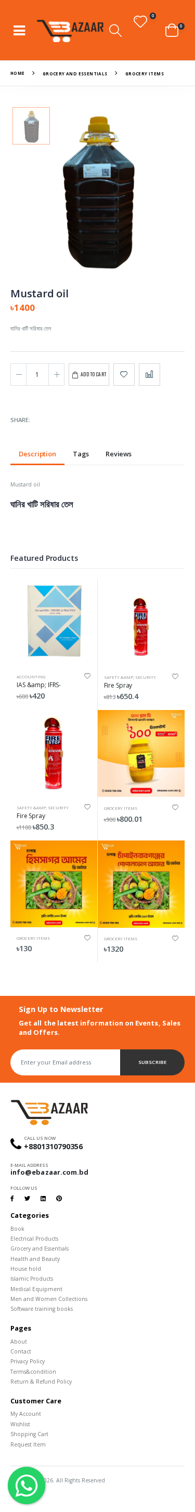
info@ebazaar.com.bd (49, 1172)
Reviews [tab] (119, 454)
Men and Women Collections (48, 1299)
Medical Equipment (36, 1289)
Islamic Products (31, 1278)
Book (17, 1228)
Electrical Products (34, 1238)
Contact (20, 1351)
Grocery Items (120, 808)
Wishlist (20, 1424)
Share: (20, 420)
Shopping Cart (29, 1434)
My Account (25, 1413)
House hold (25, 1268)
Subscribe (152, 1062)
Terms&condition (33, 1371)
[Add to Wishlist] (124, 374)
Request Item (28, 1444)
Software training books (41, 1308)
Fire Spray (118, 685)
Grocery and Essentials (75, 73)
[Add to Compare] (149, 374)
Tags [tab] (81, 454)
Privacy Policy (27, 1361)
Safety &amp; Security (130, 677)
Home (17, 73)
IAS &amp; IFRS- (39, 684)
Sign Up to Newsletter (61, 1009)
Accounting (31, 676)
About (18, 1341)
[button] (115, 30)
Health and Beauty (35, 1259)
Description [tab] (37, 454)
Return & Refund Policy (41, 1381)
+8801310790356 (53, 1146)
